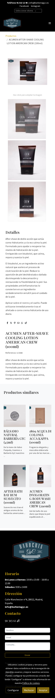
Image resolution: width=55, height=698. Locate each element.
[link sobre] (27, 553)
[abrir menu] (50, 23)
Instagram (35, 6)
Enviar (27, 655)
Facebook (24, 6)
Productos (11, 35)
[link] (12, 23)
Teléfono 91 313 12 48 (17, 2)
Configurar (13, 690)
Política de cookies (31, 683)
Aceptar (43, 690)
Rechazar (29, 690)
